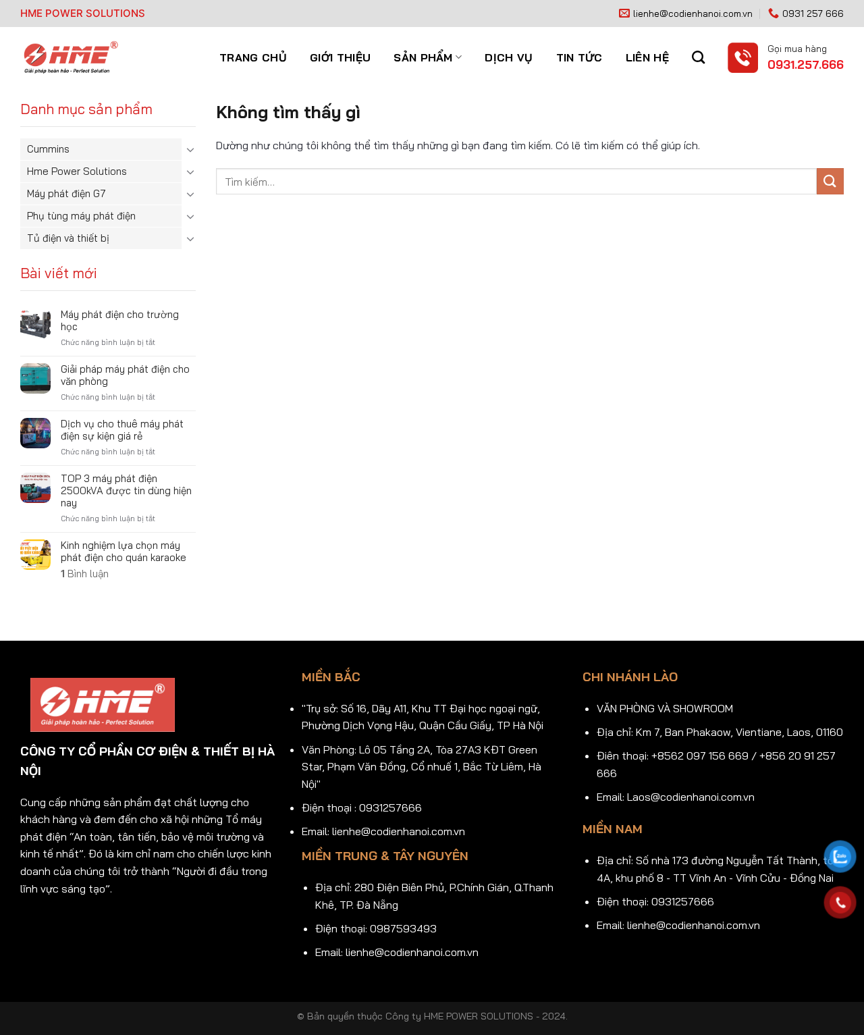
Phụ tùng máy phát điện (81, 215)
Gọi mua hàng (797, 48)
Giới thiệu (340, 57)
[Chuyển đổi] (190, 149)
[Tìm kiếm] (698, 57)
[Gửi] (830, 181)
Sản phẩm (423, 57)
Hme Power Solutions (77, 171)
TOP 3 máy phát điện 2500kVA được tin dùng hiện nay (126, 491)
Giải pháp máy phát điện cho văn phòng (125, 375)
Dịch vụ (509, 57)
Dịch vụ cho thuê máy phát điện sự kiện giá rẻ (122, 430)
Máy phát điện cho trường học (120, 321)
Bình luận (85, 574)
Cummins (48, 148)
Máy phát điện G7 (66, 193)
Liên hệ (647, 57)
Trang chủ (253, 57)
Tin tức (579, 57)
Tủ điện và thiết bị (68, 238)
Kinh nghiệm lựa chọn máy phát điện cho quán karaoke (123, 551)
